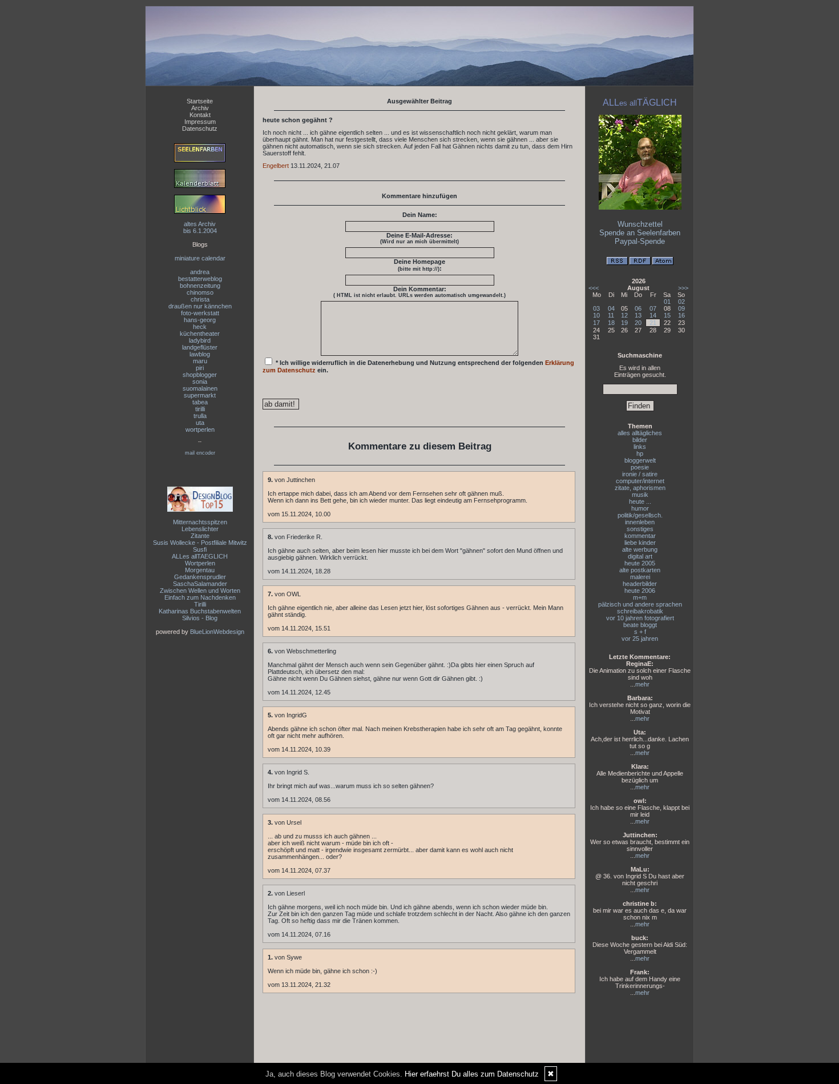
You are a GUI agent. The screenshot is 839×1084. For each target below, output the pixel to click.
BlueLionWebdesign (217, 631)
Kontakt (200, 114)
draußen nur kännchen (200, 306)
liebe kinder (640, 542)
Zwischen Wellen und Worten (200, 590)
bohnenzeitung (200, 285)
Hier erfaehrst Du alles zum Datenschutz (472, 1074)
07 (653, 308)
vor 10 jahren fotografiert (640, 618)
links (640, 446)
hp (639, 453)
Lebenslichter (200, 528)
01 (667, 301)
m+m (640, 597)
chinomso (200, 292)
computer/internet (640, 480)
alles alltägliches (640, 432)
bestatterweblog (200, 278)
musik (640, 494)
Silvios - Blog (199, 618)
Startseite (200, 101)
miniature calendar (200, 258)
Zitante (200, 535)
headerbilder (640, 583)
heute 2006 (639, 590)
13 (638, 315)
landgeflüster (199, 347)
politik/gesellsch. (640, 515)
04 (611, 308)
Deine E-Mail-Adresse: (419, 238)
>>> (683, 287)
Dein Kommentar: (419, 292)
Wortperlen (200, 563)
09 (681, 308)
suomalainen (200, 388)
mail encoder (200, 453)
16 (681, 315)
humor (640, 508)
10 (596, 315)
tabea (200, 402)
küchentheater (200, 333)
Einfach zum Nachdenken (200, 597)
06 (638, 308)
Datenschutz (199, 128)
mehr (642, 684)
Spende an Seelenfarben (639, 232)
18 (611, 322)
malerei (640, 576)
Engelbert (276, 165)
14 (653, 315)
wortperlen (200, 429)
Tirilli (200, 604)
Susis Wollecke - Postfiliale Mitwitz (200, 542)
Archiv (200, 108)
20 (638, 322)
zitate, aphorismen (640, 487)
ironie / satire (640, 474)
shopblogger (200, 374)
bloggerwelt (640, 460)
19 (624, 322)
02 (681, 301)
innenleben (640, 522)
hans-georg (200, 319)
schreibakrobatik (640, 611)
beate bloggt (640, 624)
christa (200, 299)
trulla (200, 415)
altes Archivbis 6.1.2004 (200, 227)
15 (667, 315)
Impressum (200, 121)
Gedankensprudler (200, 576)
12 (624, 315)
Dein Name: (419, 214)
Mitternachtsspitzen (200, 522)
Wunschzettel (640, 224)
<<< (593, 287)
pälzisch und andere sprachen (640, 604)
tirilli (200, 409)
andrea (199, 271)
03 (596, 308)
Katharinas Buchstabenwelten (200, 611)
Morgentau (200, 570)
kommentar (640, 535)
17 (596, 322)
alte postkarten (639, 570)
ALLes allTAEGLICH (200, 556)
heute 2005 (639, 563)
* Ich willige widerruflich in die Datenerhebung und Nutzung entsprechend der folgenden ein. (418, 366)
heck (200, 326)
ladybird (200, 340)
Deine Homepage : (419, 265)
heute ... (640, 501)
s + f (640, 631)
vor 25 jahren (640, 638)
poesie (640, 467)
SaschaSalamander (200, 583)
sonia (199, 381)
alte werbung (640, 549)
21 (653, 322)
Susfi (200, 549)
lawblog (199, 354)
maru (200, 361)
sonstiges (640, 528)
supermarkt (200, 395)
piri (200, 367)
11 (611, 315)
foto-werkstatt (200, 313)
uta (200, 422)
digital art (640, 556)
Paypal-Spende (640, 241)
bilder (639, 439)
